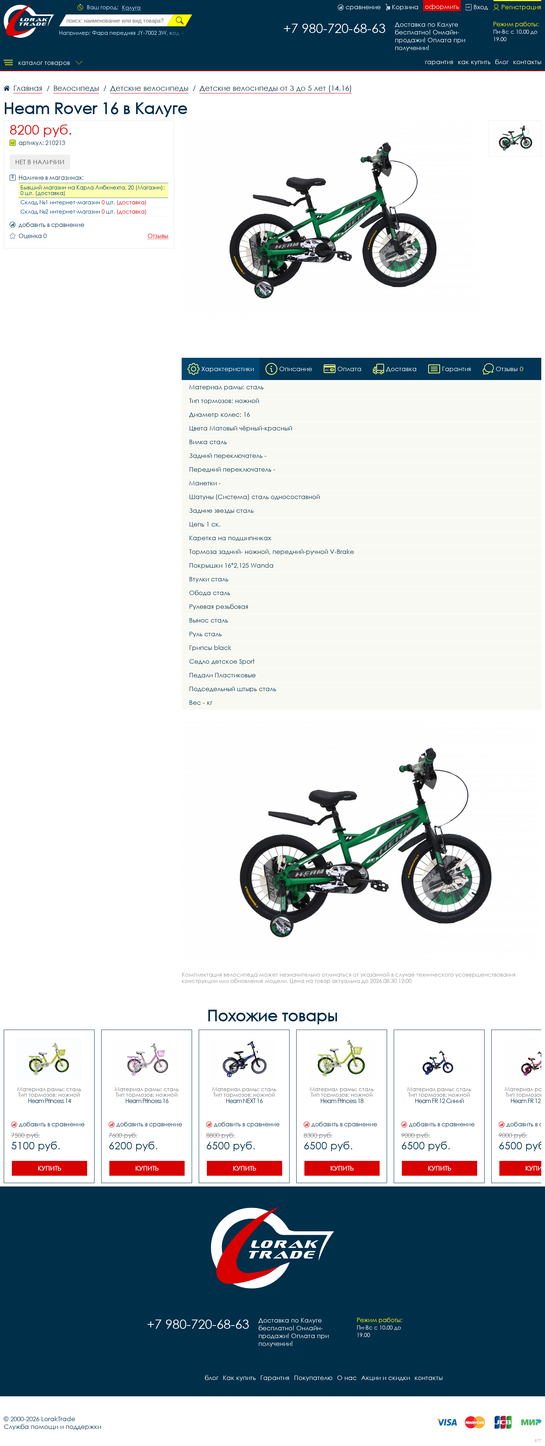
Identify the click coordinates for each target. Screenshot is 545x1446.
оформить (442, 6)
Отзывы (158, 236)
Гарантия (439, 62)
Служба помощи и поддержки (52, 1426)
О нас (347, 1377)
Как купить (474, 62)
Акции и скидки (385, 1377)
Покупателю (313, 1377)
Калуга (131, 8)
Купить (49, 1168)
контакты (527, 62)
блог (502, 62)
